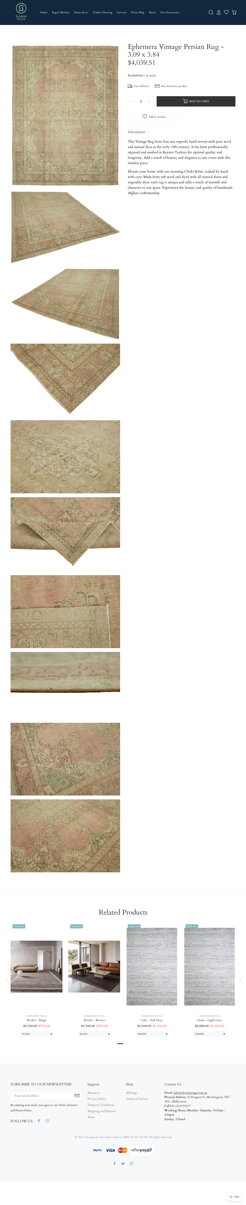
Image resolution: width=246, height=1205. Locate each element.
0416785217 (183, 1106)
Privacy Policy (96, 1099)
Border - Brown (94, 1020)
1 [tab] (120, 1043)
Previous (6, 979)
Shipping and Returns (101, 1111)
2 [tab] (127, 1043)
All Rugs (131, 1093)
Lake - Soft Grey (152, 1020)
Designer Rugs (36, 1016)
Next (239, 979)
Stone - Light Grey (209, 1020)
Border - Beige (36, 1020)
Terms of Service (137, 1099)
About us (93, 1093)
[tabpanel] (36, 976)
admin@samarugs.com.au (190, 1093)
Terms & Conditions (101, 1105)
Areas (90, 1117)
